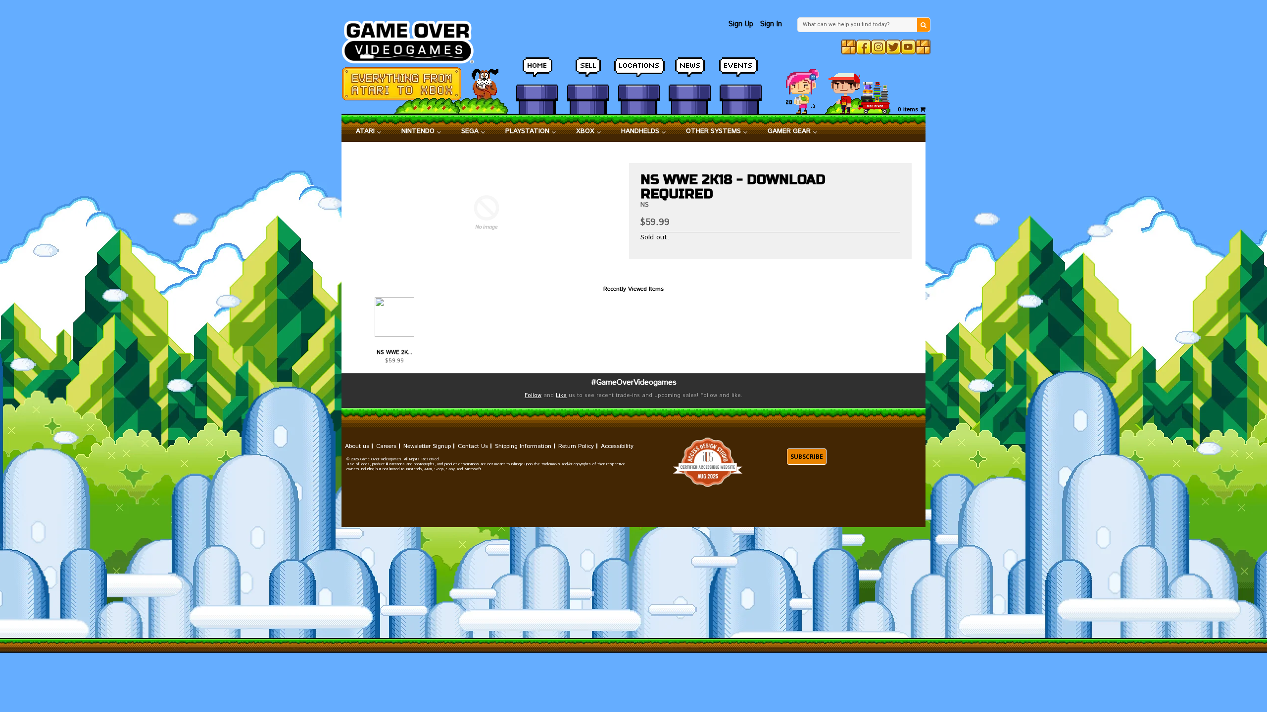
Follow (533, 396)
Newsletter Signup (427, 446)
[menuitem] (368, 131)
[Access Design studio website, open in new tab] (707, 462)
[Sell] (588, 72)
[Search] (923, 25)
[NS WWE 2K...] (394, 317)
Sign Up (741, 24)
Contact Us (473, 446)
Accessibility (617, 446)
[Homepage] (413, 39)
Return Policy (576, 446)
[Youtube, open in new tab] (908, 47)
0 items (909, 109)
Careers (386, 446)
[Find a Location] (639, 72)
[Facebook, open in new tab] (863, 47)
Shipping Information (523, 446)
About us (357, 446)
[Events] (741, 72)
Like (561, 396)
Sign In (771, 24)
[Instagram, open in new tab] (878, 47)
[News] (690, 72)
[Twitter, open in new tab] (893, 47)
